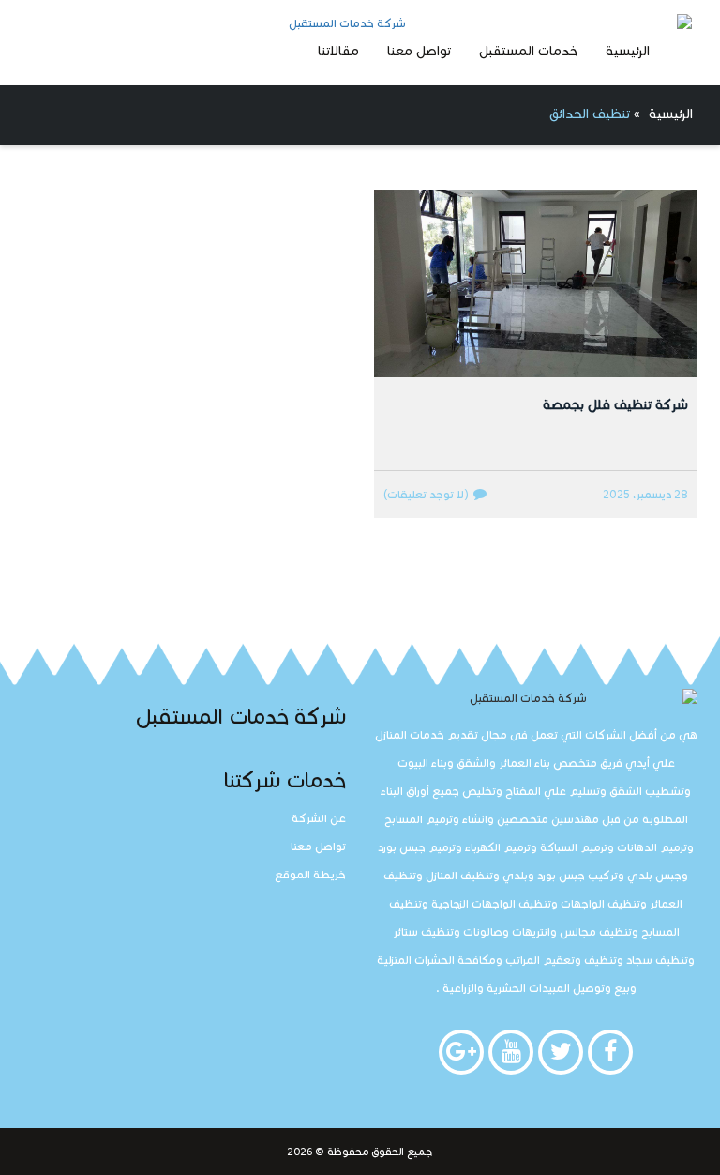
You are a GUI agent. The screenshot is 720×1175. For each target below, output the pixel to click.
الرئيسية (628, 51)
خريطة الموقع (310, 874)
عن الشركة (319, 818)
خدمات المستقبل (528, 51)
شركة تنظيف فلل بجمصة (615, 405)
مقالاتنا (338, 51)
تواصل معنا (419, 51)
